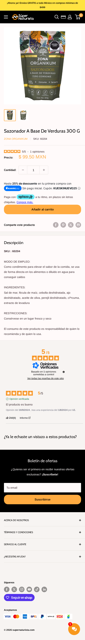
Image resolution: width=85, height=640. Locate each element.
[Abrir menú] (6, 17)
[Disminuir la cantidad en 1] (23, 170)
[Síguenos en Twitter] (14, 589)
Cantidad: (10, 170)
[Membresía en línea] (63, 17)
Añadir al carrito (42, 209)
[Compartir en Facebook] (56, 225)
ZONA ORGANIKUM (15, 138)
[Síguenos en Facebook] (6, 589)
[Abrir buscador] (57, 17)
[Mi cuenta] (70, 17)
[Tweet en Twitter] (71, 225)
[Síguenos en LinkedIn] (44, 589)
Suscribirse (42, 499)
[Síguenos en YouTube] (29, 589)
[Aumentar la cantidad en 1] (44, 170)
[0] (77, 17)
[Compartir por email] (78, 225)
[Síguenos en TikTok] (37, 589)
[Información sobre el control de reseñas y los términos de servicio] (63, 371)
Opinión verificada (19, 399)
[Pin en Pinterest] (63, 225)
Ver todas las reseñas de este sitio (45, 378)
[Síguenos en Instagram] (22, 589)
